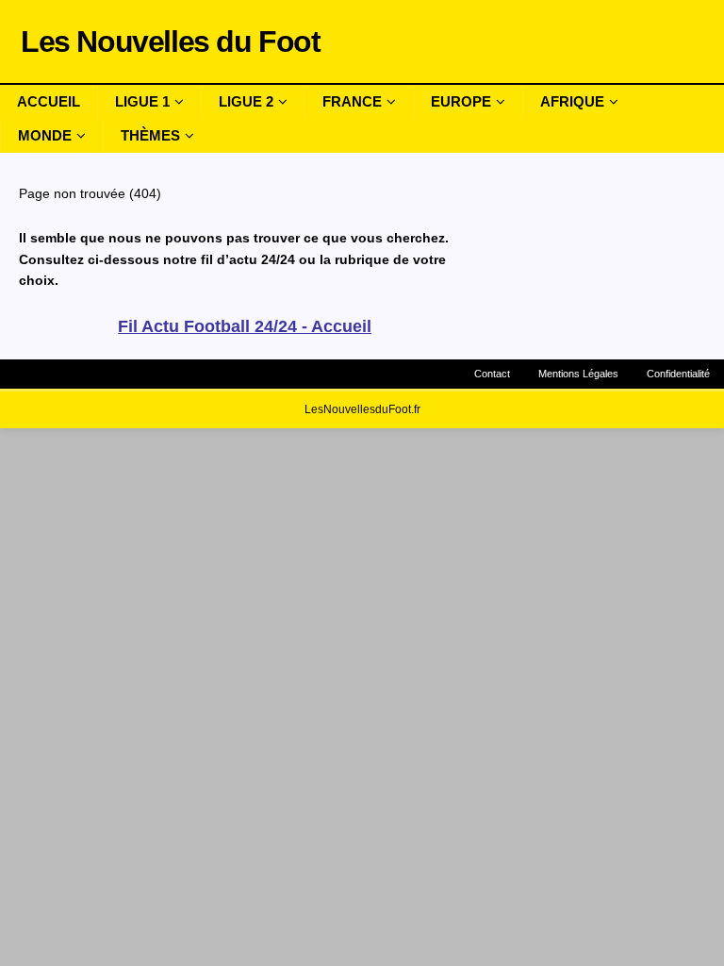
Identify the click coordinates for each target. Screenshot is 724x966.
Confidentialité (678, 373)
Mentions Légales (578, 373)
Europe (461, 101)
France (352, 101)
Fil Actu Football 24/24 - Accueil (244, 326)
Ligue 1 (142, 101)
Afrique (572, 101)
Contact (492, 373)
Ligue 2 (246, 101)
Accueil (48, 101)
